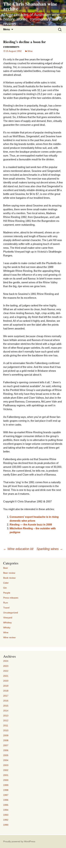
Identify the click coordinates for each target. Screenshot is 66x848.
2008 (5, 740)
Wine (30, 51)
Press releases (10, 597)
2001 (5, 775)
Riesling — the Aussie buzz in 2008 (31, 524)
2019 (5, 685)
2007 (5, 745)
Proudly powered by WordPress (19, 841)
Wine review (9, 637)
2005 (5, 755)
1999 (5, 785)
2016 (5, 700)
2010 (5, 730)
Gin (5, 587)
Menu (6, 29)
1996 (5, 800)
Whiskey (7, 622)
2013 (5, 715)
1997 (5, 795)
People (6, 592)
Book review (9, 578)
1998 (5, 790)
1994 (5, 810)
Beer (5, 568)
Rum (5, 602)
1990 (5, 824)
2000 (5, 780)
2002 (5, 770)
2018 (5, 690)
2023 (5, 666)
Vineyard (7, 617)
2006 (5, 750)
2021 (5, 676)
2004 (5, 760)
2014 (5, 710)
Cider (6, 583)
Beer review (9, 573)
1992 (5, 820)
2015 (5, 705)
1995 (5, 805)
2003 (5, 765)
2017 (5, 695)
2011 (5, 725)
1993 (5, 815)
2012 (5, 720)
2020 (5, 681)
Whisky (6, 627)
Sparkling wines (50, 549)
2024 (5, 661)
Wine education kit (18, 549)
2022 (5, 671)
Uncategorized (10, 612)
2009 (5, 735)
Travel (6, 607)
